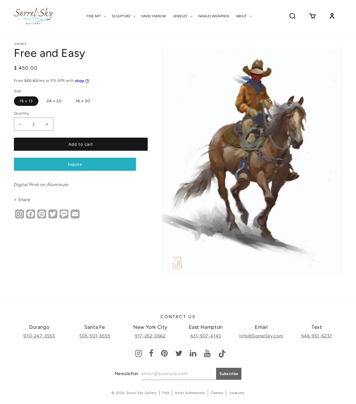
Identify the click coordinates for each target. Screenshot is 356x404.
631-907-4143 (206, 336)
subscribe (228, 373)
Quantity (21, 113)
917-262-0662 (150, 336)
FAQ (165, 393)
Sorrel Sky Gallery (142, 393)
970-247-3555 (39, 336)
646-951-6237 (316, 336)
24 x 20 (54, 101)
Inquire (75, 164)
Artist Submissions (190, 393)
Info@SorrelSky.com (261, 336)
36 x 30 (82, 101)
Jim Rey (20, 44)
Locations (236, 393)
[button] (95, 16)
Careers (217, 393)
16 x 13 (26, 101)
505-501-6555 (94, 336)
